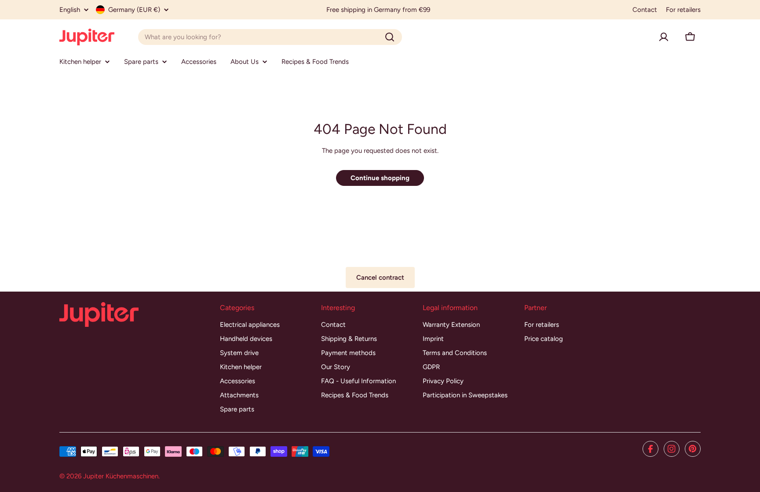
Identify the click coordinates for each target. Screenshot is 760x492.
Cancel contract (380, 277)
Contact (644, 10)
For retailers (683, 10)
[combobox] (270, 37)
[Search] (389, 37)
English (69, 10)
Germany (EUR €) (134, 10)
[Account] (663, 37)
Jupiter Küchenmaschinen (120, 476)
